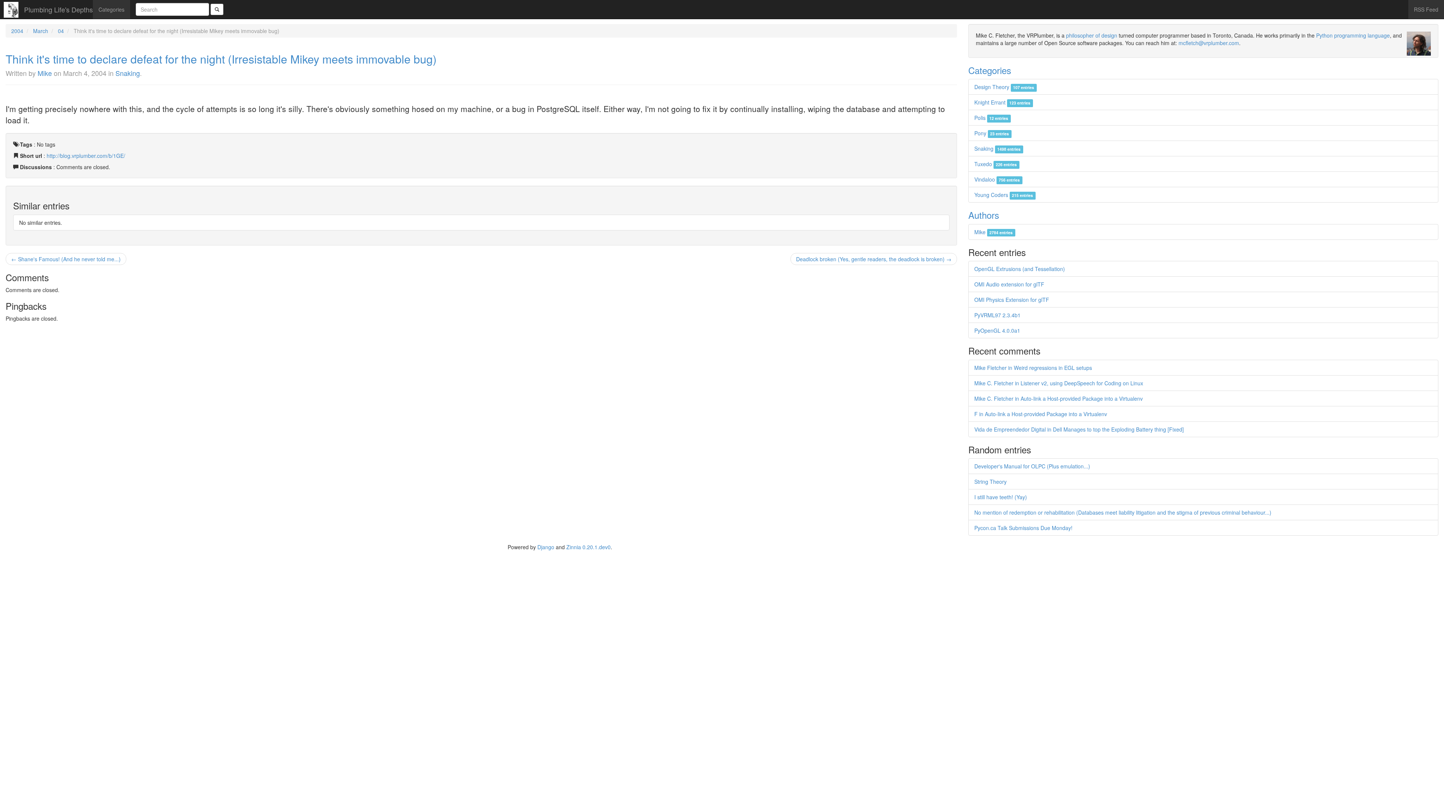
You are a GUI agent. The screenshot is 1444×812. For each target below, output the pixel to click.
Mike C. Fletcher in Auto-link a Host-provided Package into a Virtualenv (1058, 398)
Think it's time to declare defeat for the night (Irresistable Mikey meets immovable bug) (221, 59)
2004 (17, 31)
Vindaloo (997, 179)
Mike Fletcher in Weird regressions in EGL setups (1033, 367)
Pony (991, 133)
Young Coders (1003, 194)
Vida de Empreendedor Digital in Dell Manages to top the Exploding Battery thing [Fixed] (1079, 429)
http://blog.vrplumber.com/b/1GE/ (86, 155)
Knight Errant (1002, 102)
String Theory (990, 481)
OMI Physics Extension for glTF (1011, 299)
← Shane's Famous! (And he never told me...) (66, 259)
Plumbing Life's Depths (58, 9)
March (40, 31)
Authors (983, 214)
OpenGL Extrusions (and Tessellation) (1019, 269)
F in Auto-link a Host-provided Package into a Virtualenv (1040, 414)
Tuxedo (995, 164)
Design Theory (1004, 87)
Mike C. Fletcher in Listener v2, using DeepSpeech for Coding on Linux (1058, 383)
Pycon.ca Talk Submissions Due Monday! (1023, 528)
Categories (111, 9)
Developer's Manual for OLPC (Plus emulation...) (1032, 466)
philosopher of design (1091, 35)
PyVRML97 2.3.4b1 (997, 315)
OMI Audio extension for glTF (1009, 284)
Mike (45, 73)
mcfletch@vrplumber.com (1209, 43)
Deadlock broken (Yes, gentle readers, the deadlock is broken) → (873, 259)
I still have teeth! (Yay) (1000, 497)
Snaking (127, 73)
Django (545, 547)
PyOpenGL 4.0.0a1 (997, 330)
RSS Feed (1426, 9)
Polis (991, 117)
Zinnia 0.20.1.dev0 (588, 547)
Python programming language (1353, 35)
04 (61, 31)
